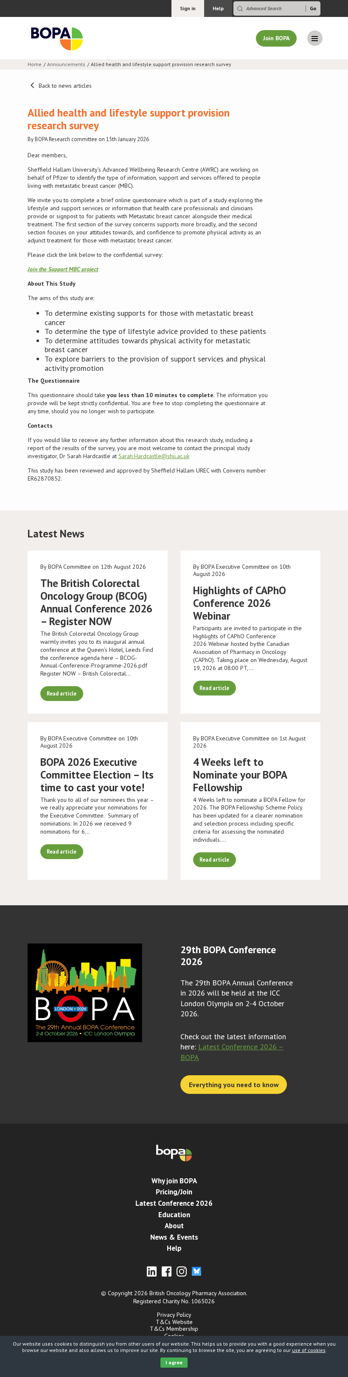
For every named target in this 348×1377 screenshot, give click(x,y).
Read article (61, 693)
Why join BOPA (174, 1180)
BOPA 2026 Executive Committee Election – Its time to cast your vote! (97, 774)
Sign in (188, 8)
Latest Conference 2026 (174, 1203)
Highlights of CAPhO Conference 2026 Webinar (239, 603)
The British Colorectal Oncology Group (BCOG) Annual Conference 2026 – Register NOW (96, 602)
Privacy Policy (174, 1315)
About (174, 1225)
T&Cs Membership (174, 1328)
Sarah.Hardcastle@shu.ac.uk (153, 456)
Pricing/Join (174, 1191)
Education (174, 1214)
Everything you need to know (234, 1084)
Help (218, 8)
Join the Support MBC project (63, 269)
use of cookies (309, 1350)
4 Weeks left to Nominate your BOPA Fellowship (240, 774)
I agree (174, 1362)
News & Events (174, 1237)
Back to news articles (64, 85)
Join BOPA (276, 38)
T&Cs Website (174, 1322)
